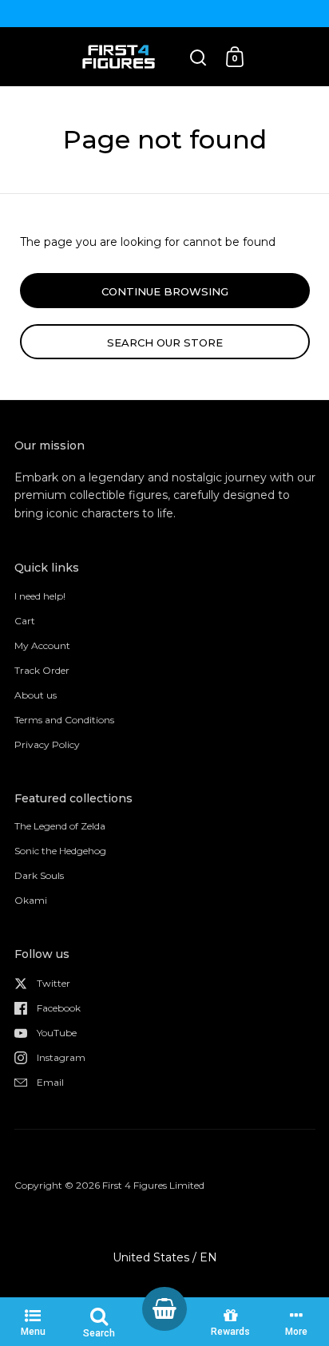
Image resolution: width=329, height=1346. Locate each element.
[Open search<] (198, 57)
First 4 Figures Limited (153, 1185)
